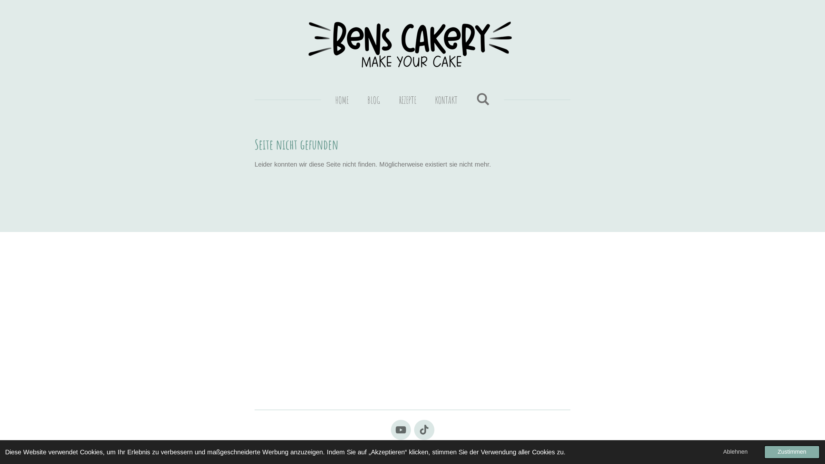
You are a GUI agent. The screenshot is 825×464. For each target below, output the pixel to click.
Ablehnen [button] (735, 452)
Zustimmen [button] (792, 452)
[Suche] (483, 99)
